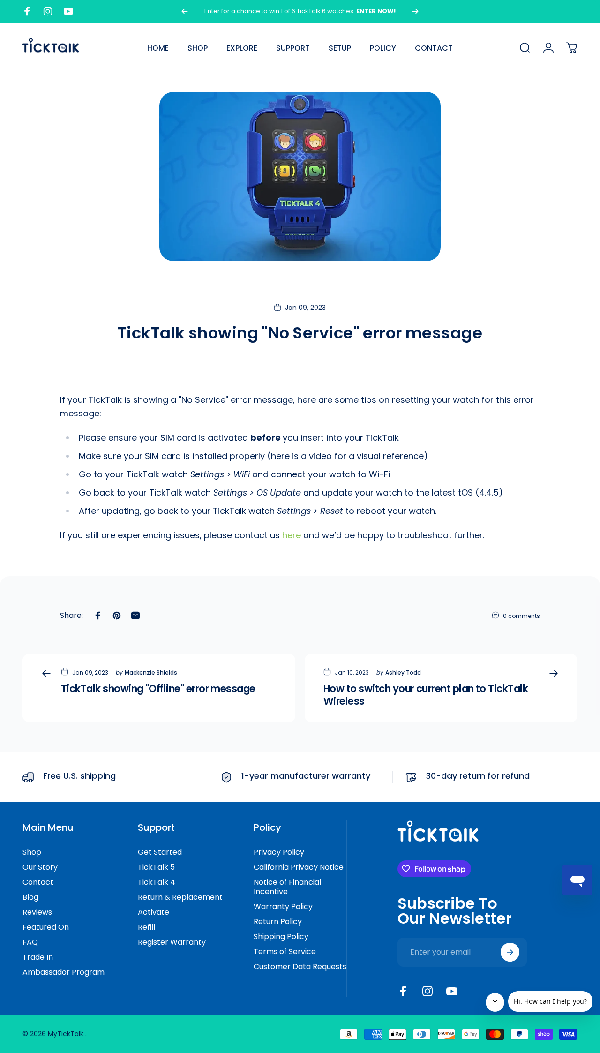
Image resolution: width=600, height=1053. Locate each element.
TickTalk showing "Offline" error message (158, 688)
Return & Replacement (180, 897)
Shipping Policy (281, 936)
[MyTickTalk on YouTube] (452, 991)
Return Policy (278, 921)
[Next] (415, 11)
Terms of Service (285, 951)
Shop (31, 852)
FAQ (30, 942)
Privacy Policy (279, 852)
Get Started (160, 852)
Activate (153, 912)
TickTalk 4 (156, 882)
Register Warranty (172, 942)
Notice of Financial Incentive (287, 887)
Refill (146, 927)
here (291, 535)
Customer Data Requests (300, 966)
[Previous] (184, 11)
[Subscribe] (510, 952)
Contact (37, 882)
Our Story (40, 867)
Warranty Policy (283, 906)
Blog (30, 897)
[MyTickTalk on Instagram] (427, 991)
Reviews (37, 912)
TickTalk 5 (156, 867)
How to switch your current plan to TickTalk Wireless (425, 695)
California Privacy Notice (299, 867)
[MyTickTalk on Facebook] (403, 991)
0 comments (521, 616)
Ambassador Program (63, 972)
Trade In (37, 957)
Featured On (45, 927)
